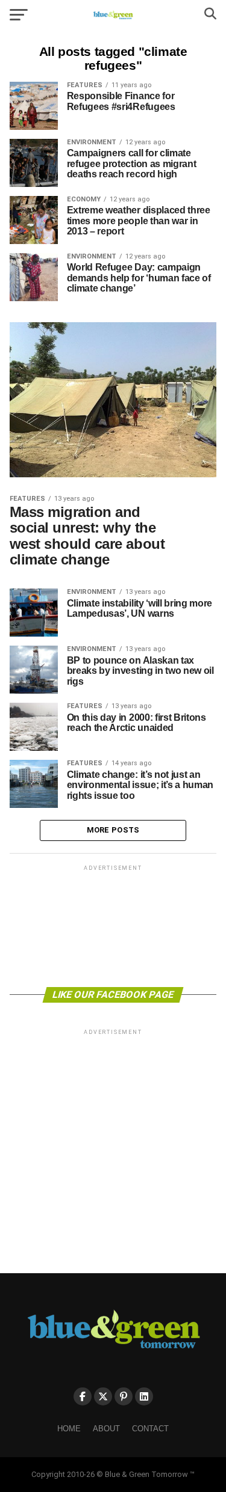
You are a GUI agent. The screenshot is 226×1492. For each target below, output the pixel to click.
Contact (150, 1428)
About (106, 1428)
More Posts (113, 829)
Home (69, 1428)
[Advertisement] (113, 925)
